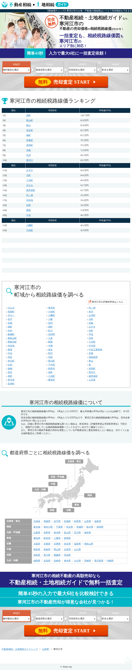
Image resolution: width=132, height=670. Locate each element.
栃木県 (89, 527)
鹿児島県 (98, 561)
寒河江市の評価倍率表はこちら (107, 302)
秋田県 (77, 521)
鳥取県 (36, 549)
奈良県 (67, 544)
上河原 (92, 380)
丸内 (28, 155)
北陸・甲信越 (57, 477)
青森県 (47, 521)
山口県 (77, 549)
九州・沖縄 (40, 489)
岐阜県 (47, 538)
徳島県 (36, 555)
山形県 (87, 521)
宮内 (50, 323)
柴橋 (10, 368)
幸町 (10, 376)
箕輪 (91, 323)
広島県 (67, 549)
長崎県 (57, 561)
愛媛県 (57, 555)
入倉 (50, 338)
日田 (91, 338)
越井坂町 (30, 190)
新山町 (29, 120)
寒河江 (29, 160)
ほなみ (29, 185)
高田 (28, 205)
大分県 (77, 561)
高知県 (67, 555)
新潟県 (57, 533)
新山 (28, 125)
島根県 (47, 549)
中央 (28, 215)
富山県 (67, 533)
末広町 (29, 130)
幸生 (10, 372)
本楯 (28, 150)
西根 (28, 210)
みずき (29, 170)
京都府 (47, 544)
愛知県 (36, 538)
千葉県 (59, 527)
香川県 (47, 555)
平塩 (91, 334)
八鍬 (50, 319)
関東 (90, 495)
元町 (28, 175)
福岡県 (36, 561)
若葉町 (29, 140)
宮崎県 (87, 561)
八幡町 (29, 225)
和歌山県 (88, 544)
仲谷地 (29, 200)
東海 (76, 505)
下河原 (51, 365)
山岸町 (92, 315)
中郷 (50, 346)
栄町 (28, 115)
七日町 (29, 180)
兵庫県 (57, 544)
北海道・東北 (74, 461)
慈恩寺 (51, 368)
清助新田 (93, 357)
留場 (10, 349)
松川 (50, 330)
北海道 (36, 521)
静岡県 (67, 538)
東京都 (36, 527)
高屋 (91, 353)
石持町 (11, 384)
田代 (50, 353)
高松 (10, 357)
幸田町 (29, 145)
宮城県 (67, 521)
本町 (91, 330)
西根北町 (12, 342)
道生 (50, 349)
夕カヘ (11, 315)
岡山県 (57, 549)
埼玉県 (69, 527)
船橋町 (11, 334)
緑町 (50, 327)
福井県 (87, 533)
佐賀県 (47, 561)
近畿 (68, 510)
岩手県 (57, 521)
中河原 (92, 346)
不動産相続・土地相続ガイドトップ (20, 649)
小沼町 (51, 376)
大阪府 (36, 544)
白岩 (10, 365)
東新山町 (12, 338)
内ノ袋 (29, 195)
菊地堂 (51, 380)
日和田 (51, 334)
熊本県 (67, 561)
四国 (52, 510)
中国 (53, 484)
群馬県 (100, 527)
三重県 (57, 538)
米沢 (91, 311)
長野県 (47, 533)
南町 (28, 135)
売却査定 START (67, 82)
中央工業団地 (95, 349)
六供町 (29, 230)
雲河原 (11, 380)
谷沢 (10, 319)
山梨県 (36, 533)
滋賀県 (77, 544)
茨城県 (79, 527)
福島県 (97, 521)
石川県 (77, 533)
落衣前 (51, 308)
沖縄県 (110, 561)
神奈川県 (48, 527)
